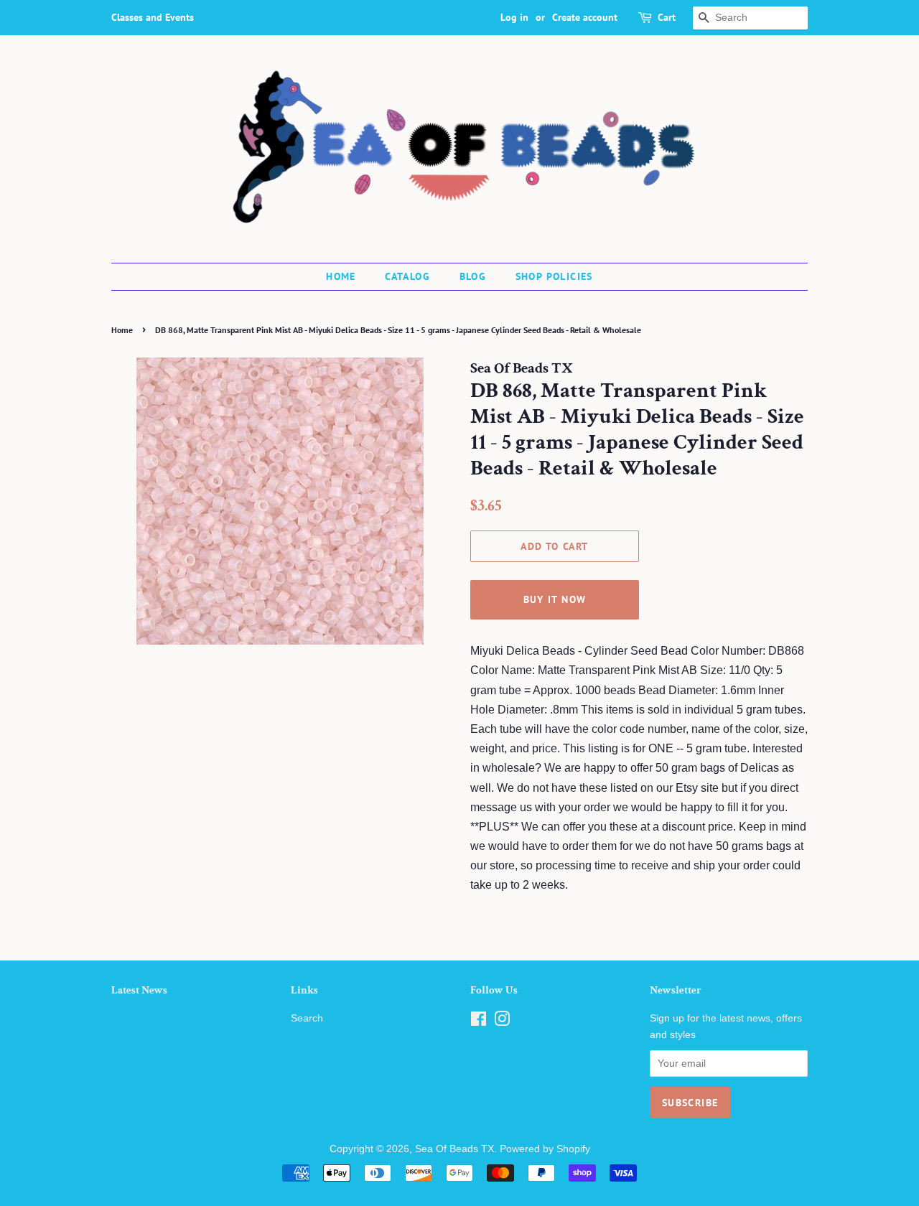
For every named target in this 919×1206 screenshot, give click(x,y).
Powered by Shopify (545, 1149)
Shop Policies (554, 276)
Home (341, 276)
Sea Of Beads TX (454, 1149)
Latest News (139, 990)
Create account (584, 17)
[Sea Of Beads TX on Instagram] (502, 1021)
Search (307, 1018)
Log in (514, 17)
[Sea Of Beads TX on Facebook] (478, 1021)
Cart (667, 17)
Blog (473, 276)
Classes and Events (152, 17)
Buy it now (555, 599)
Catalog (407, 276)
